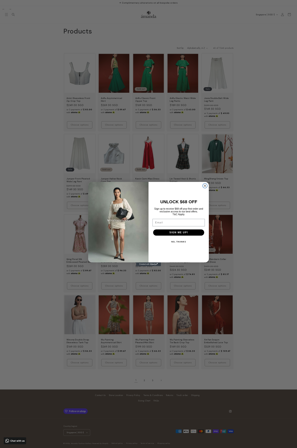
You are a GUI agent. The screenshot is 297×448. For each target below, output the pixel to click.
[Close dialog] (205, 185)
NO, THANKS (178, 242)
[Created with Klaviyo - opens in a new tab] (148, 264)
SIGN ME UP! (178, 232)
